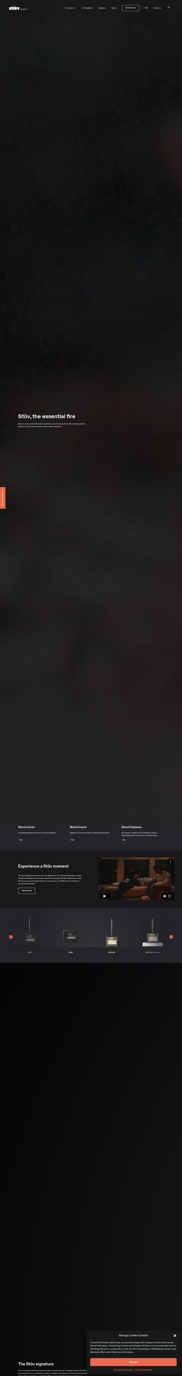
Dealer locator (131, 8)
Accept (133, 1362)
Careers (114, 8)
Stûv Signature (87, 8)
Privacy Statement (143, 1369)
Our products (69, 8)
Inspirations (102, 8)
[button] (175, 1335)
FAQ (146, 8)
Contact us (157, 8)
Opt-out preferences (123, 1369)
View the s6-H (27, 891)
